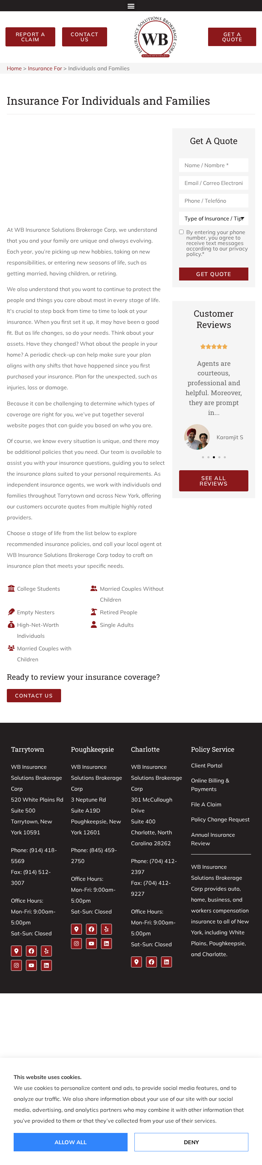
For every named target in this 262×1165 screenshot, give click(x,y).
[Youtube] (31, 965)
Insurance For (45, 68)
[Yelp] (46, 951)
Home (14, 68)
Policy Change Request (220, 819)
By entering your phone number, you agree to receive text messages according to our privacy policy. (217, 243)
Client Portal (206, 765)
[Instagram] (16, 965)
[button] (131, 5)
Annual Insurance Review (213, 839)
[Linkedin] (46, 965)
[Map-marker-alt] (16, 951)
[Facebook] (31, 951)
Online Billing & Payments (210, 784)
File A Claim (206, 804)
